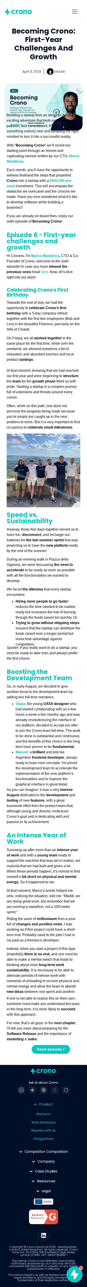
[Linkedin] (43, 1235)
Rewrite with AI (43, 1130)
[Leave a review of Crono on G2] (43, 1217)
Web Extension (43, 1122)
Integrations (43, 1138)
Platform (43, 1114)
